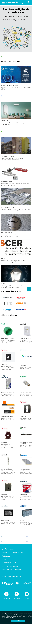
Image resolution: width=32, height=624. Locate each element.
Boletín (5, 559)
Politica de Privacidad (10, 566)
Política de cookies (10, 617)
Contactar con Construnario (12, 552)
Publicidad (6, 556)
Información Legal (9, 563)
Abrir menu (3, 2)
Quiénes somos (7, 549)
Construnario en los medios (12, 569)
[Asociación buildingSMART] (23, 584)
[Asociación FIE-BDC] (7, 584)
